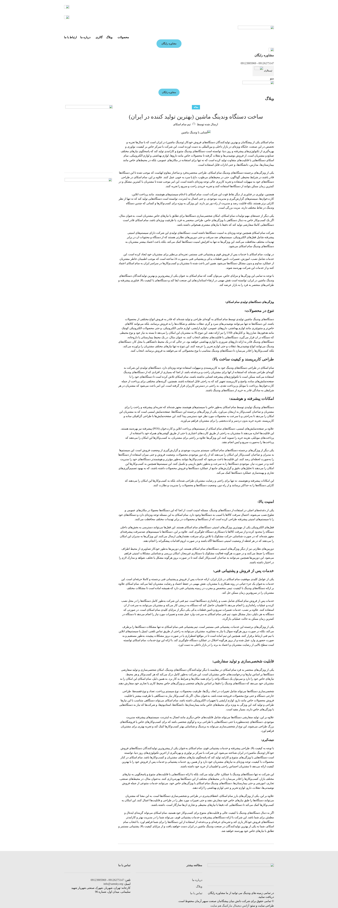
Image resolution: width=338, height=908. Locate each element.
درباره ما (197, 879)
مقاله (196, 107)
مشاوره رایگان (169, 43)
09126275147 (266, 63)
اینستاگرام (268, 71)
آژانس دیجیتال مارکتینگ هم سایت (229, 905)
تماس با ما (196, 893)
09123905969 (248, 63)
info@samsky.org (113, 883)
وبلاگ (199, 886)
